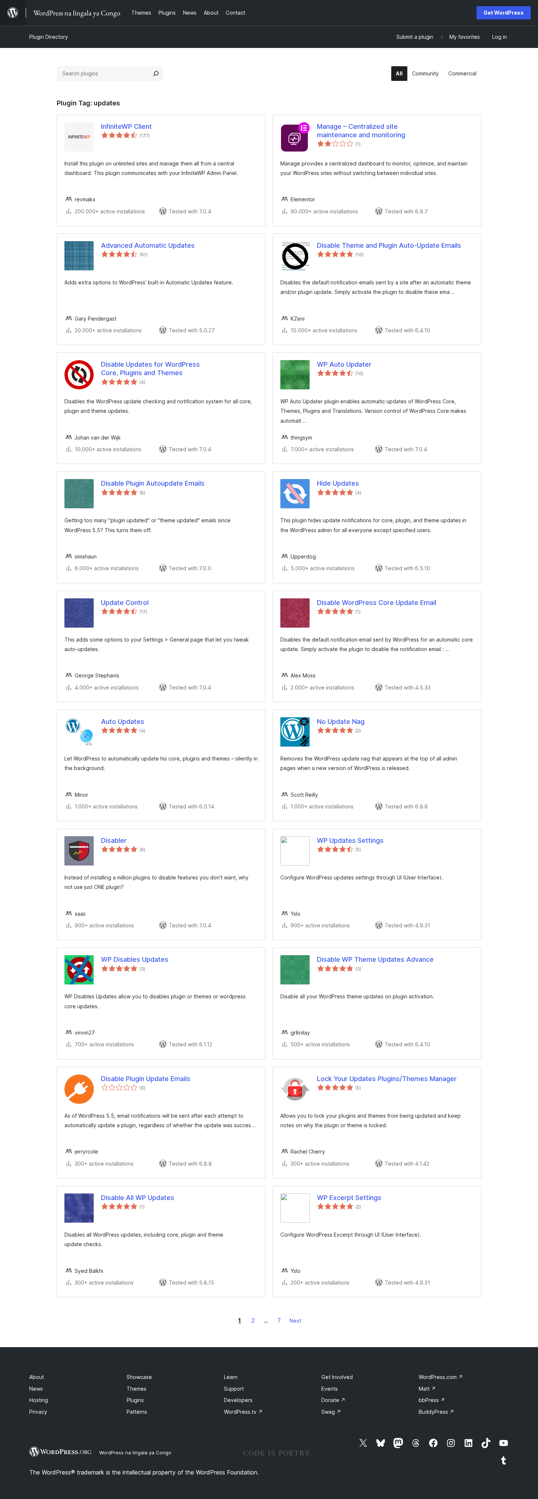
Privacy (38, 1412)
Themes (136, 1389)
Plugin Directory (48, 37)
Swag (331, 1412)
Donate (333, 1400)
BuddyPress (436, 1412)
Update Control (125, 602)
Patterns (137, 1412)
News (36, 1389)
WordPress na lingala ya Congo (135, 1452)
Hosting (38, 1400)
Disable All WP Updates (137, 1197)
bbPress (432, 1400)
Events (329, 1389)
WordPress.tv (243, 1412)
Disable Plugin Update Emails (145, 1079)
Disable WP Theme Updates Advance (375, 959)
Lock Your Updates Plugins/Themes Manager (387, 1079)
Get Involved (337, 1377)
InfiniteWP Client (126, 126)
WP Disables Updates (134, 959)
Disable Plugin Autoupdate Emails (153, 483)
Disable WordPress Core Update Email (376, 602)
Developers (238, 1400)
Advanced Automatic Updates (148, 245)
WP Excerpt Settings (349, 1197)
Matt (427, 1389)
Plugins (135, 1400)
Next (295, 1320)
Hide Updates (338, 483)
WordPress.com (441, 1377)
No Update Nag (341, 721)
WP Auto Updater (344, 364)
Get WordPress (503, 13)
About (36, 1377)
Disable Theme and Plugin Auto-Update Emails (389, 245)
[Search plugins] (156, 73)
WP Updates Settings (350, 840)
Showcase (139, 1377)
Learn (231, 1377)
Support (234, 1389)
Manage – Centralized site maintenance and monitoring (361, 131)
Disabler (114, 840)
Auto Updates (122, 721)
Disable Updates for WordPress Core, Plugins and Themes (150, 368)
